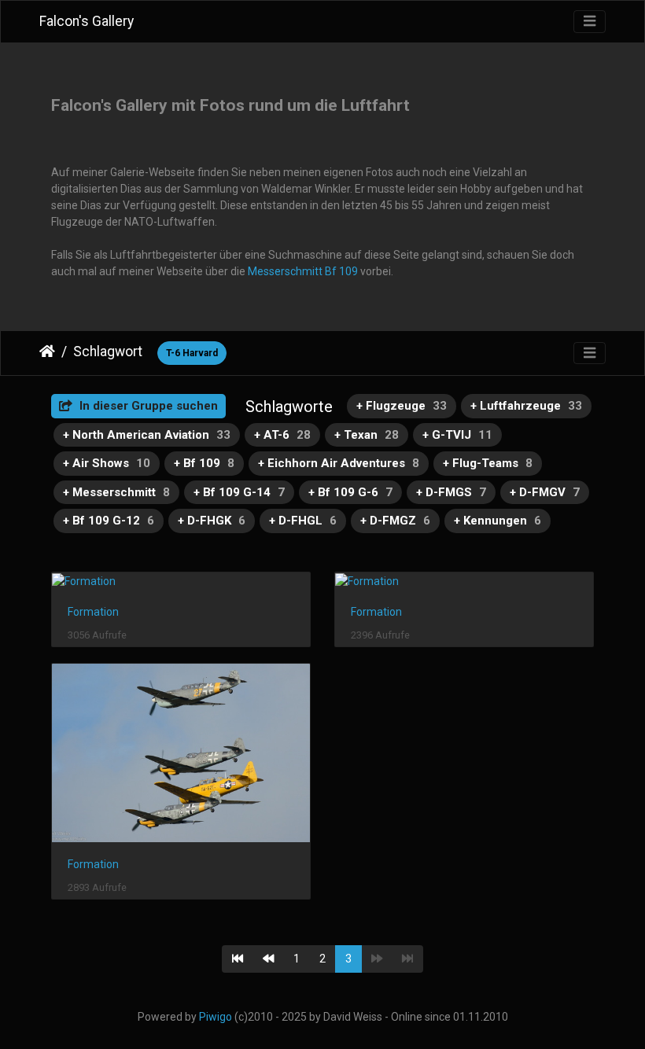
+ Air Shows (106, 463)
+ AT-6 (282, 435)
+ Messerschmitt (116, 492)
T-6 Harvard (192, 353)
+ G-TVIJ (457, 435)
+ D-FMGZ (395, 520)
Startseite (47, 351)
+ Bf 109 (204, 463)
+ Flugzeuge (401, 406)
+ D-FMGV (545, 492)
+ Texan (366, 435)
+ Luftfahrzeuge (526, 406)
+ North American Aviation (146, 435)
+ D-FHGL (303, 520)
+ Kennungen (497, 520)
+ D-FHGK (211, 520)
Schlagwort (107, 351)
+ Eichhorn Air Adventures (338, 463)
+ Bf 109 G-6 (350, 492)
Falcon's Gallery (86, 21)
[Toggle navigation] (589, 21)
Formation (93, 611)
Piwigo (215, 1016)
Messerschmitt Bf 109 (303, 271)
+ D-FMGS (451, 492)
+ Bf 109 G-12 (108, 520)
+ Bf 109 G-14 (239, 492)
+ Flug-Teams (488, 463)
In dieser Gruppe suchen (147, 406)
